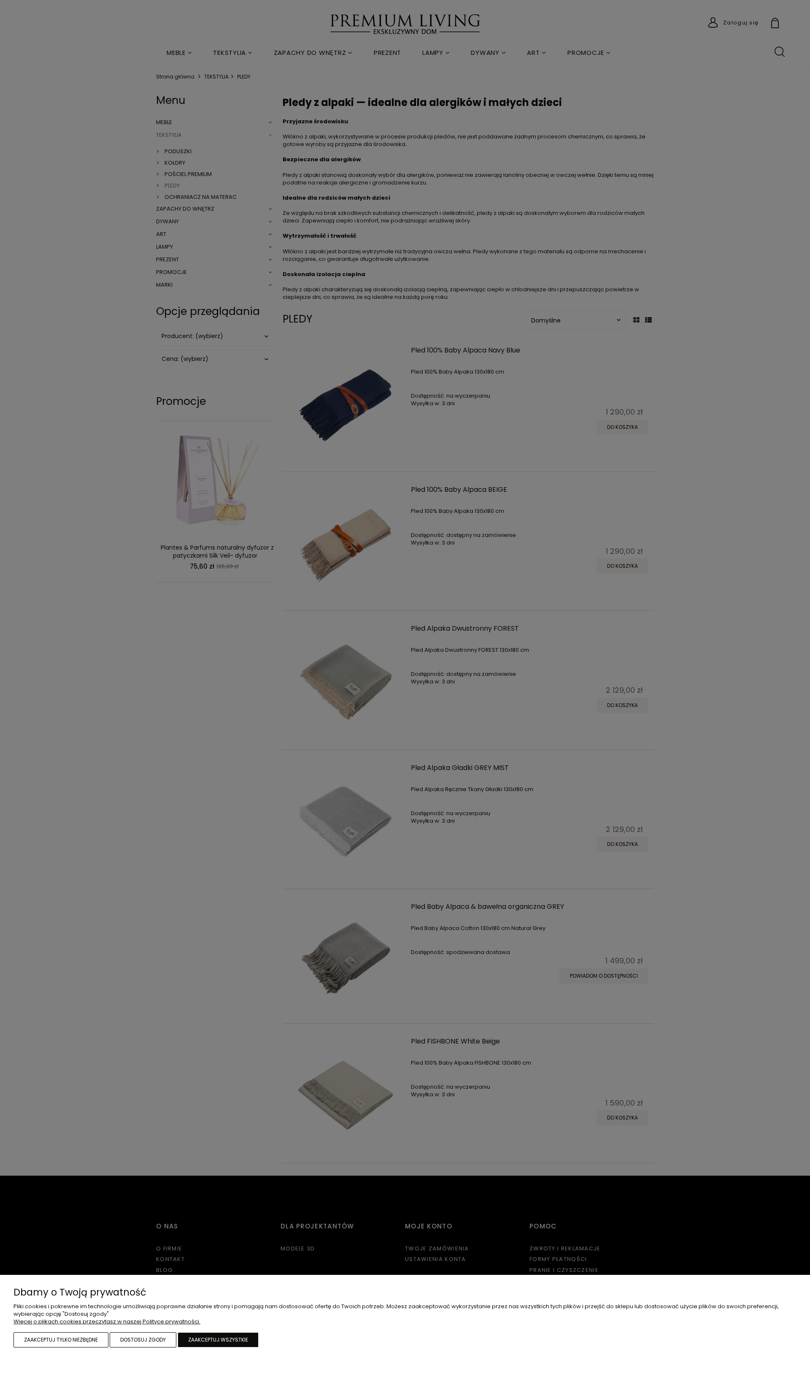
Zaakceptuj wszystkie (218, 1339)
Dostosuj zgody (143, 1339)
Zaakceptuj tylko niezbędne (61, 1339)
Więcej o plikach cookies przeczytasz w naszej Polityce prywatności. (107, 1322)
